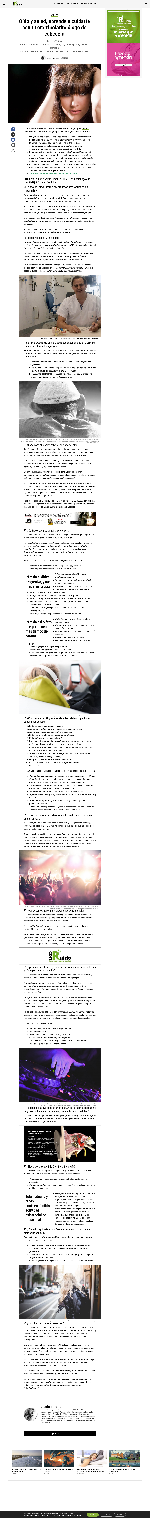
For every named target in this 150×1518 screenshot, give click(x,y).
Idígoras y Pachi (88, 4)
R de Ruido (58, 4)
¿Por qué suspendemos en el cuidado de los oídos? (53, 173)
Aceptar (93, 1514)
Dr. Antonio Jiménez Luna (53, 179)
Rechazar (106, 1514)
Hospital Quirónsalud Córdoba (75, 131)
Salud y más (72, 4)
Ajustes (120, 1514)
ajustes (79, 1515)
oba (87, 338)
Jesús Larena (53, 58)
